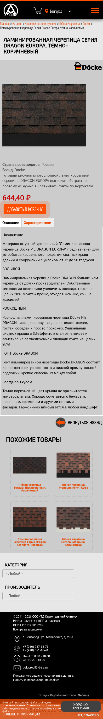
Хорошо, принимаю (81, 706)
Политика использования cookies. (36, 680)
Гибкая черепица (69, 23)
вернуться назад (85, 422)
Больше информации (21, 714)
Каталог (17, 23)
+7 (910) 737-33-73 (35, 646)
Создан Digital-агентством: (64, 695)
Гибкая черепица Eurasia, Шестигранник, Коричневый (30, 487)
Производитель (22, 587)
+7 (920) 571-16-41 (35, 650)
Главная (5, 23)
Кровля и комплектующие (41, 23)
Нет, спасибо (88, 715)
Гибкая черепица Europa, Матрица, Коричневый (73, 541)
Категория (16, 565)
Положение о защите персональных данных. (43, 675)
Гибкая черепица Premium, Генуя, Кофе (73, 486)
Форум (94, 695)
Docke (86, 23)
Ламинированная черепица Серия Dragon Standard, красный (30, 541)
